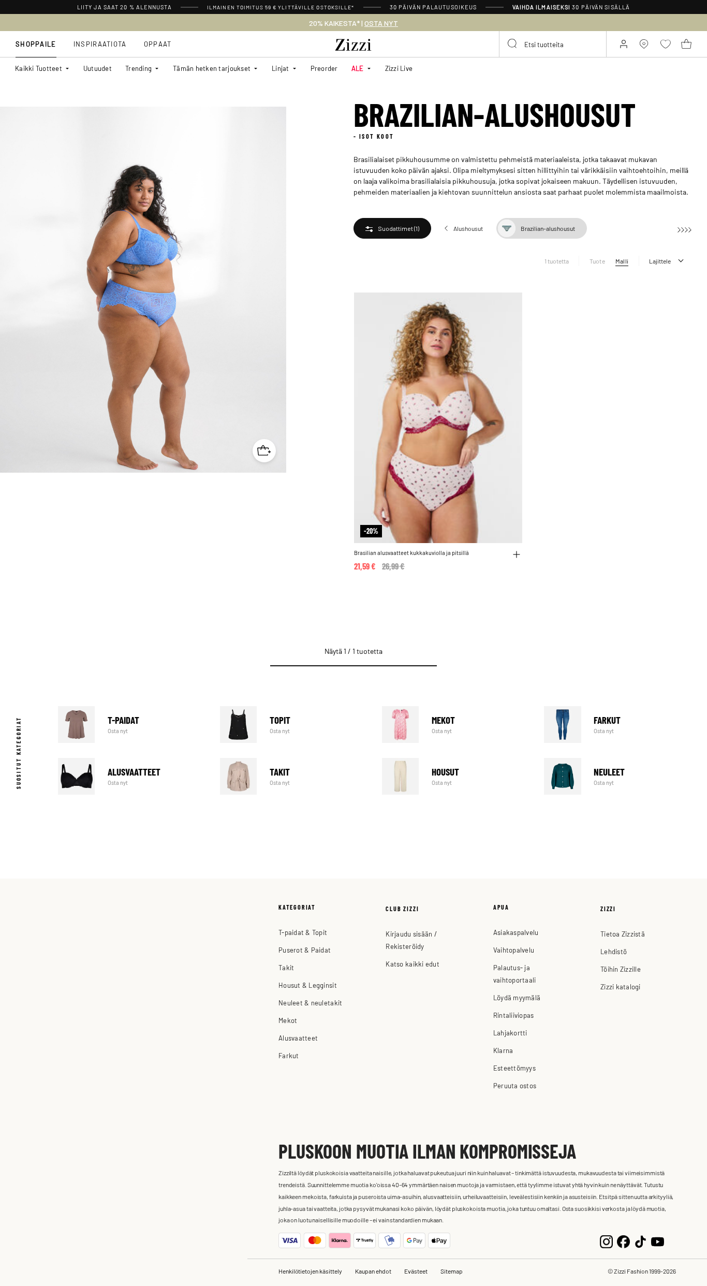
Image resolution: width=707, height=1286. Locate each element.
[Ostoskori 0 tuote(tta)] (686, 44)
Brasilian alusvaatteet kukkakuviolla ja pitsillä (411, 552)
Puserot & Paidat (304, 949)
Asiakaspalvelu (516, 932)
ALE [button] (357, 68)
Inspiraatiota (100, 43)
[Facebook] (623, 1240)
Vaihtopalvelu (513, 949)
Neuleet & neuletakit (310, 1002)
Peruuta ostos (514, 1085)
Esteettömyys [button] (514, 1067)
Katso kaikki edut (412, 963)
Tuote (597, 261)
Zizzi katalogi (620, 986)
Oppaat (158, 43)
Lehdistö (613, 951)
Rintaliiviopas (513, 1015)
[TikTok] (640, 1240)
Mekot (455, 724)
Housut (455, 776)
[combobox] (552, 44)
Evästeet (416, 1271)
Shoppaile (36, 43)
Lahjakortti (510, 1032)
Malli (621, 261)
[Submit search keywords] (513, 44)
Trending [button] (138, 68)
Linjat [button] (280, 68)
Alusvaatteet (131, 776)
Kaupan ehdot (373, 1271)
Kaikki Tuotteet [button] (38, 68)
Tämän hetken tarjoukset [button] (212, 68)
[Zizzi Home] (353, 43)
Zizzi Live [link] (399, 68)
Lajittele (660, 261)
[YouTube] (657, 1240)
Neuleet (617, 776)
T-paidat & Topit (302, 932)
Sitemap (451, 1271)
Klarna (503, 1050)
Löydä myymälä (516, 997)
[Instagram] (606, 1240)
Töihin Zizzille (620, 968)
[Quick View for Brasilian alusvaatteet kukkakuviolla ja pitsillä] (516, 554)
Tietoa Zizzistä (622, 933)
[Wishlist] (507, 306)
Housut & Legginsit (307, 985)
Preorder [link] (324, 68)
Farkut (617, 724)
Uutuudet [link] (97, 68)
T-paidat (131, 724)
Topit (293, 724)
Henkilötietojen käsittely (310, 1271)
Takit (293, 776)
